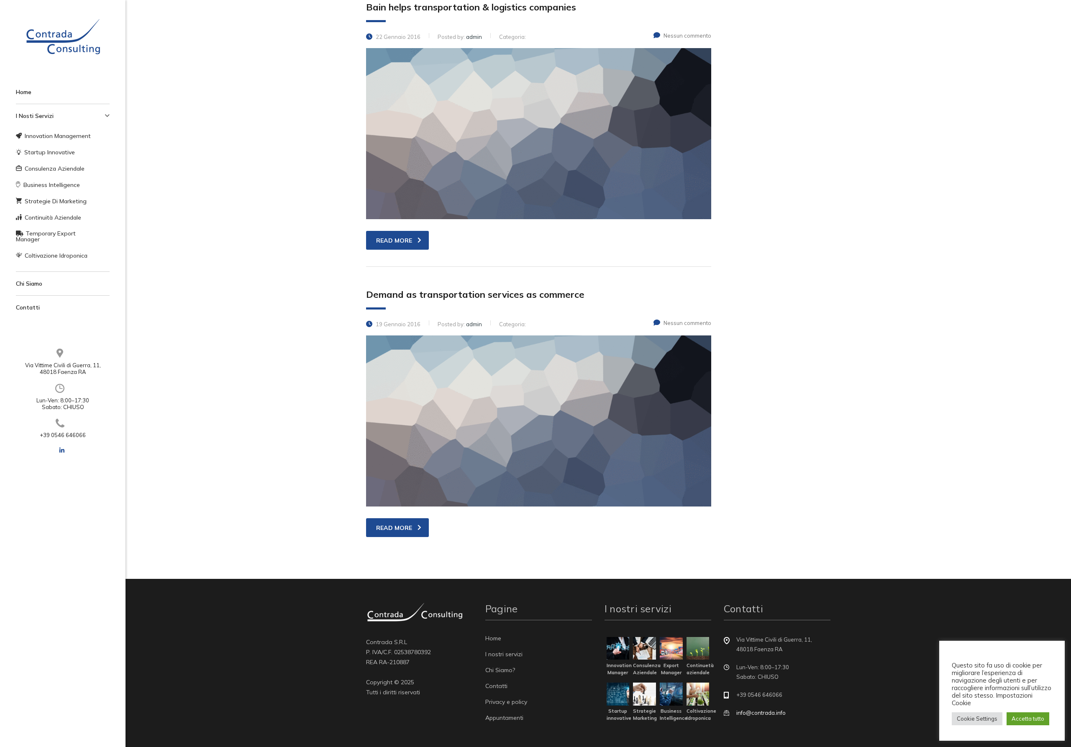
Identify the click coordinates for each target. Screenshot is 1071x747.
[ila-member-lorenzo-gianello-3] (644, 647)
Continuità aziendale (53, 217)
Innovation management (58, 136)
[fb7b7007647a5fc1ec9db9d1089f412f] (671, 647)
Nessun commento (687, 35)
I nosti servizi (35, 116)
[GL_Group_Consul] (671, 693)
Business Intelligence (51, 185)
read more (394, 240)
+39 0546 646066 (63, 435)
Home (23, 92)
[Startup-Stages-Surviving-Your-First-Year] (618, 693)
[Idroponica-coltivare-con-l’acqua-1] (698, 693)
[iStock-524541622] (698, 647)
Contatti (28, 307)
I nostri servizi (504, 654)
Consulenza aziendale (55, 168)
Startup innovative (49, 152)
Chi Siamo (29, 283)
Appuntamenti (504, 717)
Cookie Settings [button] (977, 718)
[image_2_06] (644, 693)
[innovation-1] (618, 647)
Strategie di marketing (56, 201)
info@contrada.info (761, 712)
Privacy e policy (506, 701)
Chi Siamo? (500, 670)
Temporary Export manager (46, 236)
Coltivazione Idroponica (56, 255)
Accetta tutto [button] (1028, 718)
